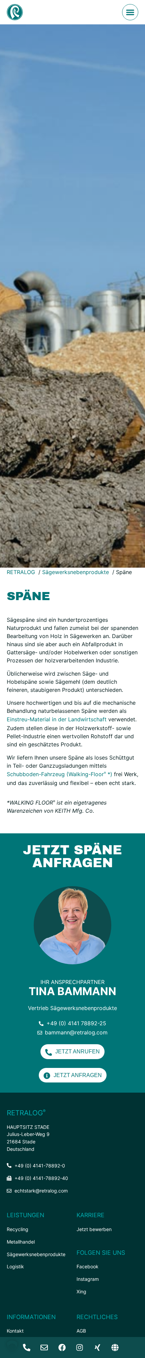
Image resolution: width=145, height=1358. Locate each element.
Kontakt (15, 1331)
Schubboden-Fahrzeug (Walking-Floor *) (59, 774)
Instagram (88, 1279)
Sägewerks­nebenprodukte (36, 1254)
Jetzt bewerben (94, 1229)
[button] (12, 1346)
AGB (81, 1331)
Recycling (17, 1229)
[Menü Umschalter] (130, 12)
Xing (81, 1291)
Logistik (15, 1266)
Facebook (87, 1266)
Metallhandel (21, 1242)
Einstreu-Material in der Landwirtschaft (57, 719)
